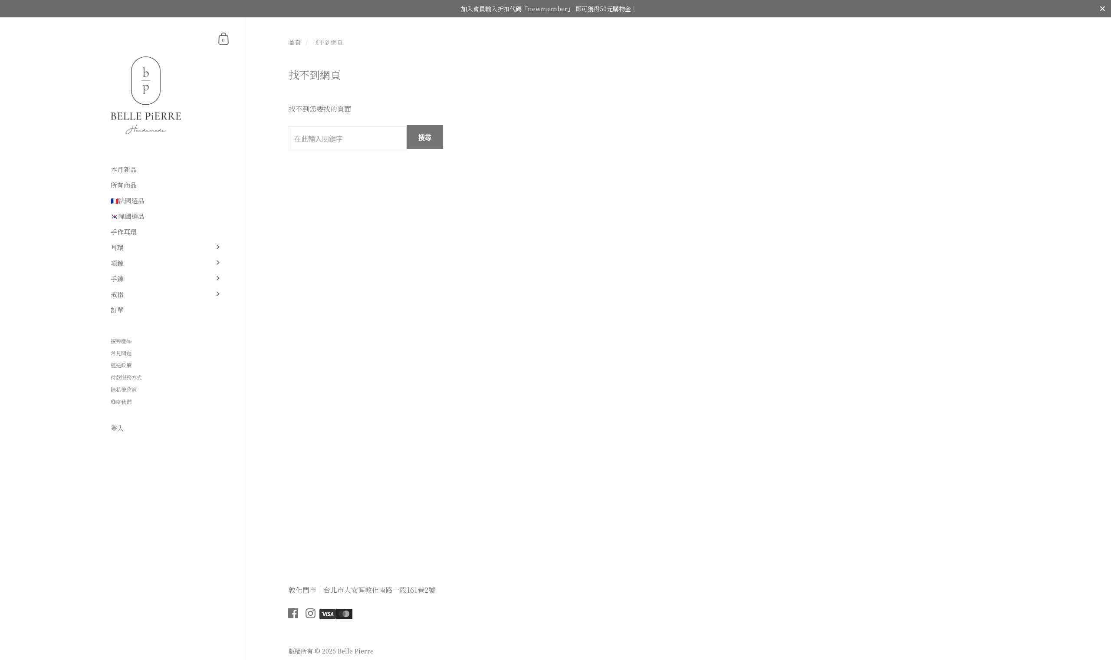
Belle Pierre (356, 651)
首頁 (295, 42)
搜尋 (424, 137)
